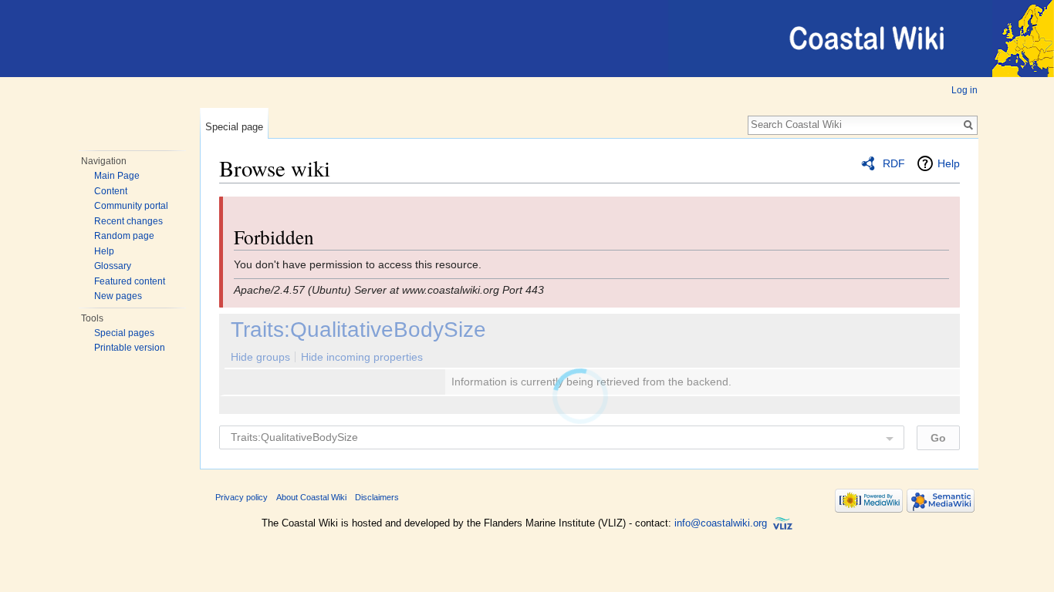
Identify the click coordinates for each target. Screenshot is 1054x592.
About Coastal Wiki (311, 497)
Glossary (112, 266)
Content (110, 191)
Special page (234, 127)
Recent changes (128, 221)
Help (104, 251)
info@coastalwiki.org (720, 523)
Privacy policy (241, 497)
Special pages (124, 333)
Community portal (131, 205)
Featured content (129, 281)
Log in (964, 90)
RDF (894, 163)
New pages (118, 296)
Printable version (129, 347)
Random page (124, 235)
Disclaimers (377, 497)
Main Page (117, 175)
